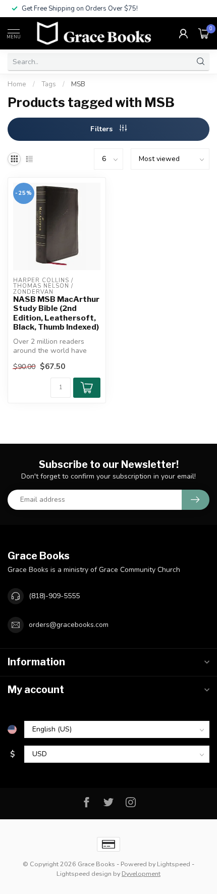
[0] (203, 33)
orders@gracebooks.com (68, 624)
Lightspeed (173, 864)
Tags (48, 84)
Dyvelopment (141, 873)
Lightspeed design (84, 873)
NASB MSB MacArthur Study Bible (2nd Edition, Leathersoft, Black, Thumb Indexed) (56, 313)
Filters (102, 129)
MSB (78, 84)
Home (17, 84)
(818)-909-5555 (54, 596)
